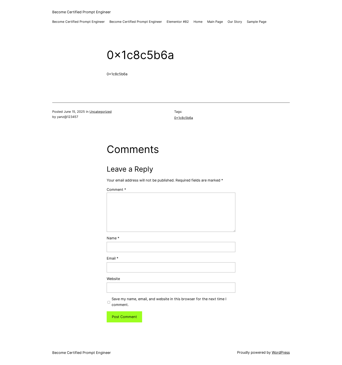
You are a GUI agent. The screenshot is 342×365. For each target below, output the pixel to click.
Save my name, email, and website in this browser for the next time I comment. (169, 302)
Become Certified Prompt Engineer (81, 12)
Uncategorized (100, 112)
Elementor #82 (178, 22)
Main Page (215, 22)
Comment (116, 189)
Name (113, 238)
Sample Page (256, 22)
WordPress (281, 352)
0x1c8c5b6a (183, 118)
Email (112, 258)
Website (113, 279)
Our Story (235, 22)
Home (198, 22)
